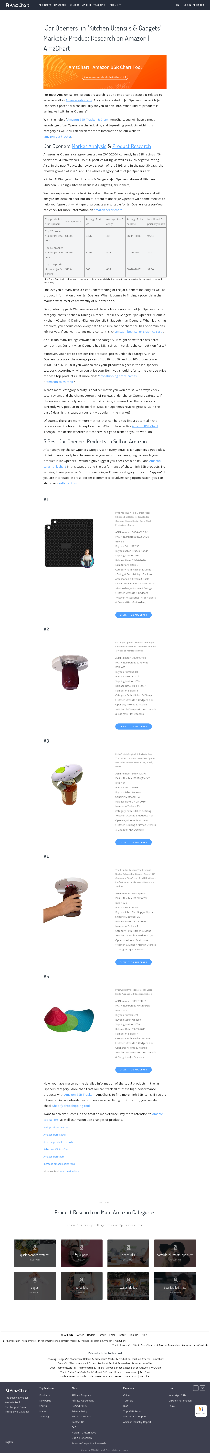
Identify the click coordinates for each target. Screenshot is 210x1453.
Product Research (131, 145)
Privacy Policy (79, 1411)
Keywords (45, 1400)
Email (112, 1334)
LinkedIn (133, 1334)
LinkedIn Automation (180, 1400)
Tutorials (128, 1400)
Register (198, 4)
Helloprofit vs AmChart (56, 1127)
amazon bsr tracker (57, 136)
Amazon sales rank (79, 100)
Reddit (91, 1334)
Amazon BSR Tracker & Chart (87, 120)
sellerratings (68, 483)
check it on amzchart (133, 615)
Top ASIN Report (133, 1411)
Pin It (144, 1334)
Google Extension (82, 1437)
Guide (126, 1395)
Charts (75, 4)
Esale (172, 1405)
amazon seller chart (108, 210)
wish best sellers (69, 1171)
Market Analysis (89, 145)
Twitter (79, 1334)
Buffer (122, 1334)
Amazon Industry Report (137, 1421)
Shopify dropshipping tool (71, 1106)
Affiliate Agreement (83, 1400)
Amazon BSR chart (53, 1156)
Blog (125, 1405)
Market (86, 4)
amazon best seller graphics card (138, 332)
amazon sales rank (60, 382)
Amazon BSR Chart (145, 426)
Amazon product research (58, 1142)
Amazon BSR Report (134, 1416)
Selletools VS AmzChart (56, 1149)
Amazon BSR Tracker (79, 1095)
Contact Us (78, 1421)
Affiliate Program (81, 1395)
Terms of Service (81, 1416)
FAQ (74, 1427)
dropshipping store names (118, 376)
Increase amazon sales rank (59, 1163)
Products (45, 4)
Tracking (44, 1416)
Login (187, 4)
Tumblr (102, 1334)
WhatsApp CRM (177, 1395)
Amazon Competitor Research (89, 1443)
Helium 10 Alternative (84, 1432)
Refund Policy (79, 1405)
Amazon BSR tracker (54, 1134)
